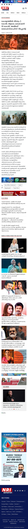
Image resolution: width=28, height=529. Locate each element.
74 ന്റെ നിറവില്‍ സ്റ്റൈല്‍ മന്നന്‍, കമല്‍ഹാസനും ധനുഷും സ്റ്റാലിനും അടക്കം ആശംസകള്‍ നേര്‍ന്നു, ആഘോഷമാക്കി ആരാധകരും (13, 228)
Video (8, 514)
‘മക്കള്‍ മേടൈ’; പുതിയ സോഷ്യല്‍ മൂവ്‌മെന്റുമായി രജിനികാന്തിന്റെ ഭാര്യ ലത (13, 202)
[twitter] (4, 5)
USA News (6, 386)
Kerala (24, 12)
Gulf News (4, 506)
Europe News (4, 504)
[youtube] (9, 5)
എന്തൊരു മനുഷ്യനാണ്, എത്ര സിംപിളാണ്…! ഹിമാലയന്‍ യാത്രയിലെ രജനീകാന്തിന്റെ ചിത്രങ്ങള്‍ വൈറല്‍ (12, 220)
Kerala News (4, 509)
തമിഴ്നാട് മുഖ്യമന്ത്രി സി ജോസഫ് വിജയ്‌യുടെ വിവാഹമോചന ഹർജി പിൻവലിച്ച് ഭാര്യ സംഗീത (11, 297)
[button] (9, 409)
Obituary (11, 509)
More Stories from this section (11, 236)
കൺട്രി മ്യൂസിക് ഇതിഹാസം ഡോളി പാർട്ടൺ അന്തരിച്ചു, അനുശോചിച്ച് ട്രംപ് (12, 255)
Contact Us (6, 520)
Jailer (20, 185)
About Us (13, 520)
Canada (3, 501)
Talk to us (8, 511)
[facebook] (2, 5)
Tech (14, 511)
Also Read (4, 198)
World (12, 12)
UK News (18, 511)
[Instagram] (6, 5)
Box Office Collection (10, 185)
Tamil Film (16, 188)
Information (18, 506)
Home (2, 12)
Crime (8, 501)
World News (15, 514)
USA (7, 12)
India (18, 12)
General (17, 504)
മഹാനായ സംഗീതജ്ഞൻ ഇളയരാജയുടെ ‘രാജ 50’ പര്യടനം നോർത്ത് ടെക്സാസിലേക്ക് (13, 276)
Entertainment (5, 17)
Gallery (11, 504)
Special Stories (19, 509)
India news (11, 506)
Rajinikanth (7, 188)
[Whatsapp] (11, 5)
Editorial (13, 501)
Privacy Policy (13, 521)
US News (3, 514)
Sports (3, 511)
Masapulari (20, 520)
